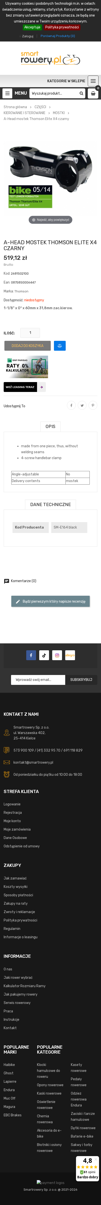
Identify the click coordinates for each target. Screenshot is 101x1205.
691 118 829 (73, 750)
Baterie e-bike (82, 1136)
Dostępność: (14, 300)
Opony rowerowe (50, 1085)
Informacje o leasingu (21, 937)
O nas (8, 969)
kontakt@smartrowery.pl (33, 762)
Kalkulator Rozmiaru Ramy (25, 986)
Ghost (8, 1073)
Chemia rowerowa (45, 1119)
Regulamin (12, 929)
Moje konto (12, 821)
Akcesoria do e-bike (49, 1133)
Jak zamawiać (15, 878)
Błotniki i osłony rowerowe (49, 1148)
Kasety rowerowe (79, 1068)
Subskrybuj (81, 680)
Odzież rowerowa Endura (79, 1099)
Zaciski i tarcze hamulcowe (83, 1117)
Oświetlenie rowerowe (46, 1105)
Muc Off (9, 1098)
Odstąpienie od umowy (22, 846)
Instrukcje (11, 1020)
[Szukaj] (81, 93)
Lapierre (10, 1082)
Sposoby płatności (18, 895)
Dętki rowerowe (83, 1128)
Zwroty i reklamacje (19, 912)
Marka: (9, 291)
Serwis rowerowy (17, 1003)
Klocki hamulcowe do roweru (48, 1071)
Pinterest (93, 408)
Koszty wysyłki (15, 887)
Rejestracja (13, 813)
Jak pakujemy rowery (21, 994)
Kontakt (10, 1028)
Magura (9, 1107)
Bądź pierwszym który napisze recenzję (50, 601)
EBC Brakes (13, 1115)
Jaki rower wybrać (18, 978)
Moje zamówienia (17, 829)
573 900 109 (23, 750)
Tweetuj (82, 408)
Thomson (21, 291)
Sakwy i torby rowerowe (81, 1148)
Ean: (7, 282)
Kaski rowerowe (49, 1093)
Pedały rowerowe (79, 1082)
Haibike (9, 1065)
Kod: (7, 273)
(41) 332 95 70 (48, 750)
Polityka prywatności (62, 27)
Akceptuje (32, 27)
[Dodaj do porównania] (60, 346)
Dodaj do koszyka (27, 346)
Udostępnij (71, 408)
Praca (8, 1011)
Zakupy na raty (16, 903)
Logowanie (12, 804)
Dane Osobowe (15, 838)
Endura (9, 1090)
